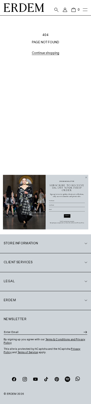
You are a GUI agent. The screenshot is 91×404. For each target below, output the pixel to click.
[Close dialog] (86, 177)
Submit (67, 215)
